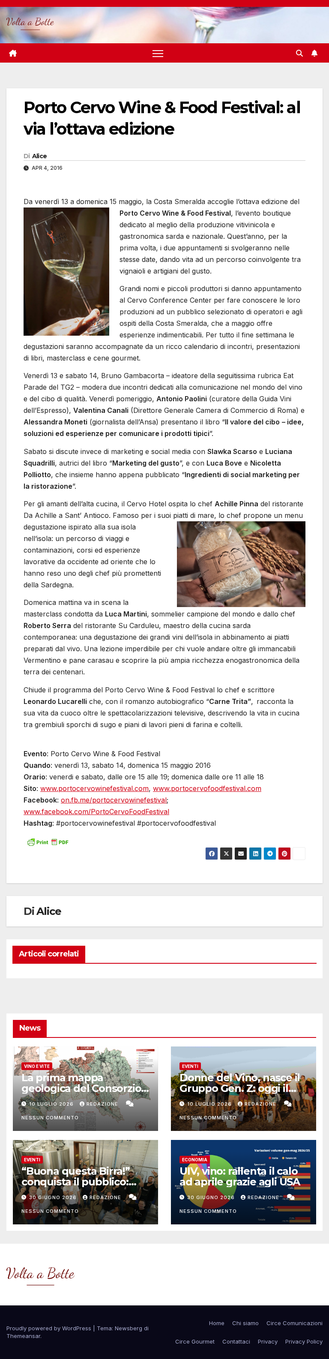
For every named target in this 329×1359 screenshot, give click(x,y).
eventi (190, 1066)
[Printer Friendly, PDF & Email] (48, 841)
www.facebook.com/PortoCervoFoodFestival (96, 811)
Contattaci (236, 1341)
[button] (299, 53)
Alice (39, 156)
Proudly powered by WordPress (49, 1328)
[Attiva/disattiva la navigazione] (157, 53)
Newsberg (128, 1328)
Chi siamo (245, 1323)
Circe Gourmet (195, 1341)
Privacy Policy (304, 1341)
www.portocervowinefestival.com (94, 788)
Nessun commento (50, 1118)
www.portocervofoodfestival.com (207, 788)
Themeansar (23, 1335)
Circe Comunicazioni (294, 1323)
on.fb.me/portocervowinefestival (114, 800)
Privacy (268, 1341)
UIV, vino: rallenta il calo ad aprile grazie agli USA (239, 1176)
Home (216, 1323)
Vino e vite (37, 1066)
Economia (194, 1159)
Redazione (103, 1104)
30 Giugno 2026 (53, 1197)
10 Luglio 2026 (52, 1104)
